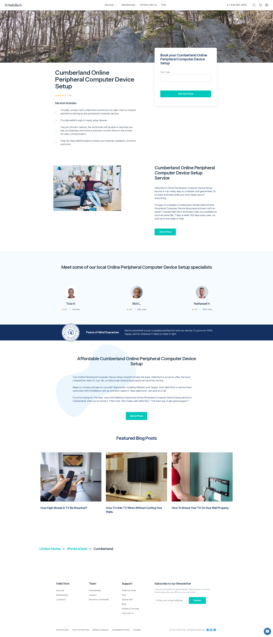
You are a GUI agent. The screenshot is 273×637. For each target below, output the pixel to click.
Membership (62, 595)
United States (50, 549)
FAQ (124, 595)
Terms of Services (80, 630)
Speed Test (127, 599)
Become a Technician (99, 599)
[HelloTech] (13, 5)
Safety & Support (100, 630)
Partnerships (95, 590)
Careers (92, 595)
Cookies (137, 630)
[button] (267, 631)
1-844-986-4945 (238, 5)
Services (60, 590)
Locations (61, 599)
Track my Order (129, 590)
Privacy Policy (62, 630)
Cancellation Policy (121, 630)
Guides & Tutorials (130, 608)
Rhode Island (77, 549)
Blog (124, 604)
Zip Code (165, 72)
